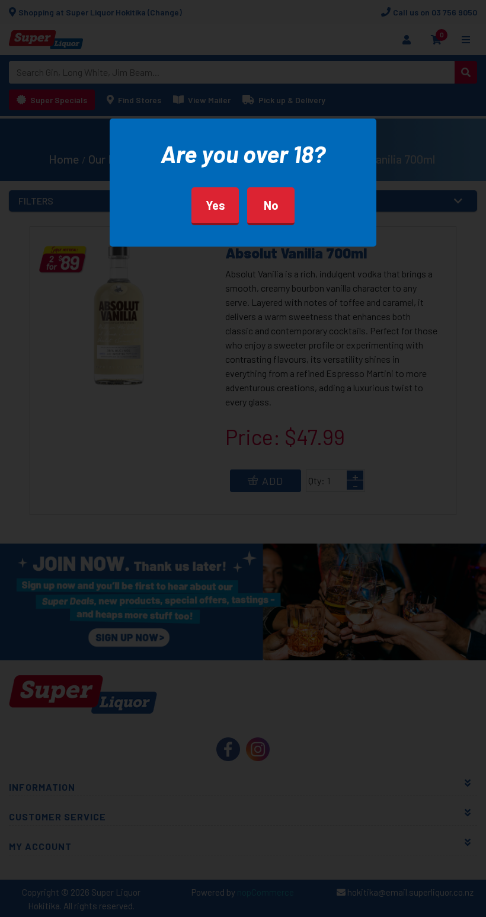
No (271, 205)
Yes (215, 205)
